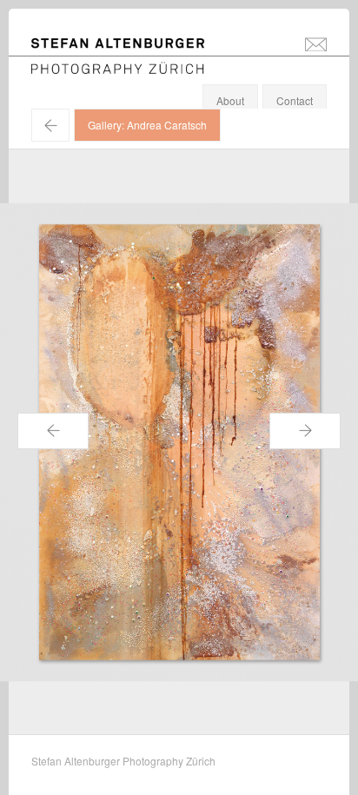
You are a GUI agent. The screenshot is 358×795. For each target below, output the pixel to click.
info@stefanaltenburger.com (316, 43)
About (230, 100)
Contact (294, 100)
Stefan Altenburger (129, 46)
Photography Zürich (77, 64)
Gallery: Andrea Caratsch (147, 124)
